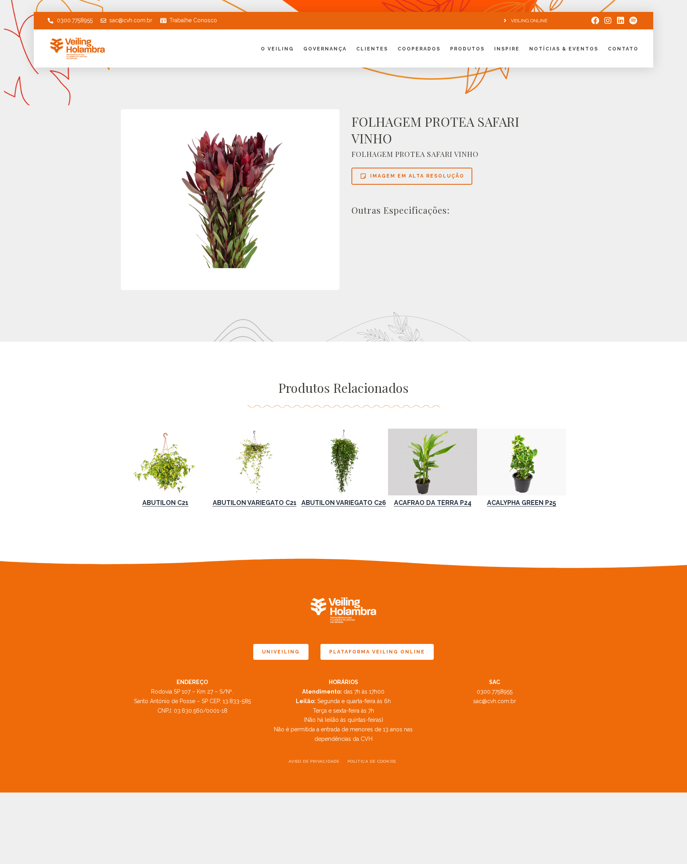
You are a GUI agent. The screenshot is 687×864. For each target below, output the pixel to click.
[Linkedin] (621, 21)
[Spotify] (633, 21)
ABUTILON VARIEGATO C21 (255, 502)
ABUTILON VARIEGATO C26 (343, 502)
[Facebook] (595, 21)
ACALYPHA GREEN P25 (521, 502)
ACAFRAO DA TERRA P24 (433, 502)
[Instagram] (608, 21)
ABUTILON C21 (165, 502)
